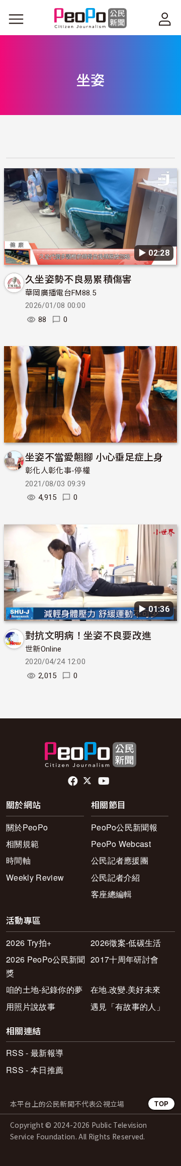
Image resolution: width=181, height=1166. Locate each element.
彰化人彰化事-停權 (57, 470)
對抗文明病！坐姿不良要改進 (88, 635)
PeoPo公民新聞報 (124, 827)
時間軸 (18, 860)
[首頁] (90, 19)
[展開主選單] (16, 19)
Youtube (104, 781)
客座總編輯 (111, 894)
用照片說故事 (30, 1006)
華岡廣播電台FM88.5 (60, 292)
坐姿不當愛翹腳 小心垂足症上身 (94, 456)
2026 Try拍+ (28, 942)
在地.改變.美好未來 (125, 989)
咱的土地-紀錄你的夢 (44, 989)
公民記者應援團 (119, 860)
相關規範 (22, 844)
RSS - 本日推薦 (34, 1070)
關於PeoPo (27, 827)
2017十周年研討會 (124, 959)
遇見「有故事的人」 (127, 1006)
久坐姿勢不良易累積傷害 (78, 278)
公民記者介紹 (115, 877)
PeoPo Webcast (121, 844)
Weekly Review (35, 877)
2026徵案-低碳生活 (125, 942)
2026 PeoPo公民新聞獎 (45, 966)
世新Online (43, 649)
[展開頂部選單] (165, 19)
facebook (73, 781)
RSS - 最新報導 (34, 1052)
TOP (161, 1103)
